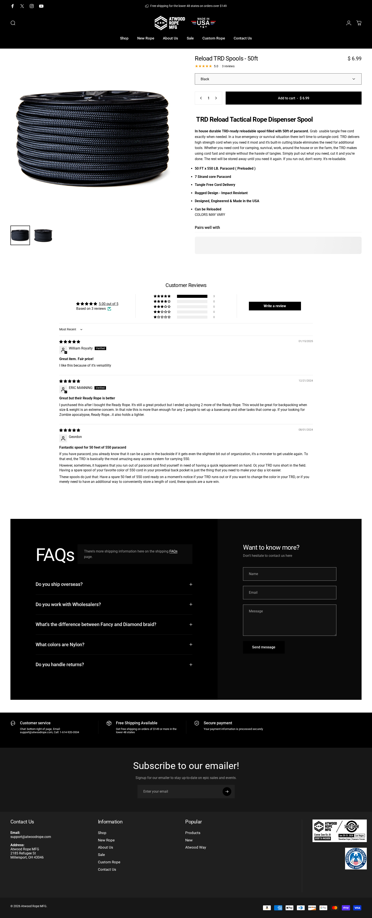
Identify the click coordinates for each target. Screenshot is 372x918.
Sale (101, 854)
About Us (105, 847)
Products (192, 833)
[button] (162, 296)
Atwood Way (195, 847)
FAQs (173, 551)
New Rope (106, 840)
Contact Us (107, 869)
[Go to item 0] (20, 235)
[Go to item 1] (43, 235)
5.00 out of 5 (108, 304)
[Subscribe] (227, 791)
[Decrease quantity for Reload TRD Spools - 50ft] (200, 98)
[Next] (166, 148)
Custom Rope (109, 862)
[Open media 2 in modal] (93, 139)
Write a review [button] (275, 306)
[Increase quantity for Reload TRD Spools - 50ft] (217, 98)
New (189, 840)
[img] (69, 342)
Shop (102, 833)
